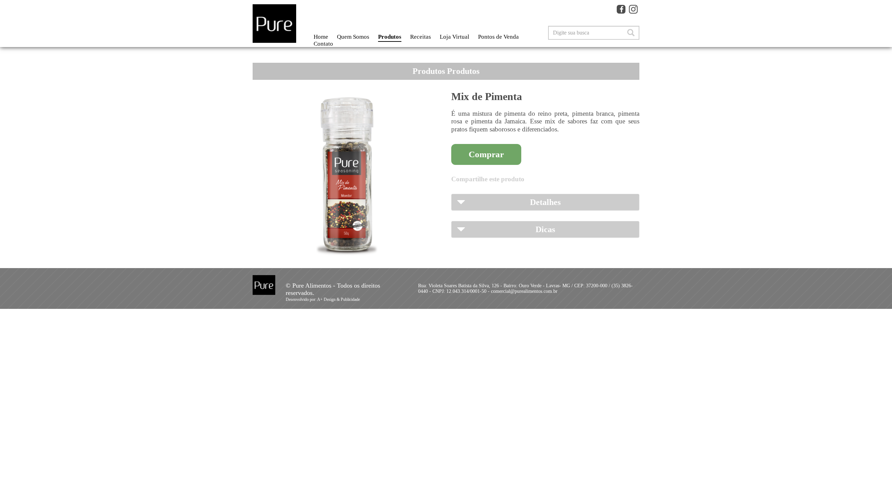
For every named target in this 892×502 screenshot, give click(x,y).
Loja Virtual (454, 36)
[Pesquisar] (631, 32)
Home (321, 36)
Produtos (389, 36)
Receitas (420, 36)
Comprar (486, 154)
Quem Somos (353, 36)
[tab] (545, 202)
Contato (323, 43)
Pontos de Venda (498, 36)
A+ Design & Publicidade (338, 299)
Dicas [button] (545, 229)
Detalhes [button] (545, 202)
